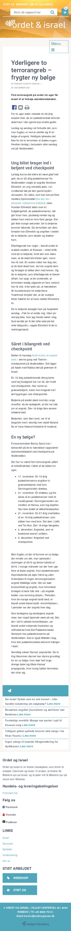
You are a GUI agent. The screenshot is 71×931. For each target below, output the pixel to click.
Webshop (22, 4)
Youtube (9, 814)
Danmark (8, 843)
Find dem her (10, 793)
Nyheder (7, 849)
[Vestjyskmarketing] (35, 923)
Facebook (10, 807)
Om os (34, 4)
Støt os (8, 4)
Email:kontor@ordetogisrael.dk (35, 916)
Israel (6, 837)
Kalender (46, 4)
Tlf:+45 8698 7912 (41, 912)
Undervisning (10, 855)
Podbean (11, 822)
